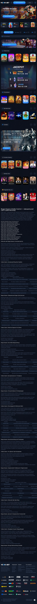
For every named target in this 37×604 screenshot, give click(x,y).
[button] (2, 32)
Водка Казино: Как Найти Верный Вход (8, 226)
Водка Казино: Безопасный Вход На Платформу (10, 231)
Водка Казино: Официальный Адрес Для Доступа (10, 224)
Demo (4, 62)
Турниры (13, 569)
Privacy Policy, (28, 572)
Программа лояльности (14, 568)
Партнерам (20, 570)
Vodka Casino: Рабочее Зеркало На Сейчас (9, 225)
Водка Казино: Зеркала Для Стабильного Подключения (11, 234)
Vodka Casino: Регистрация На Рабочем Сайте (9, 230)
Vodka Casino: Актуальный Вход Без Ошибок (9, 222)
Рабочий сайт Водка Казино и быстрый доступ (10, 221)
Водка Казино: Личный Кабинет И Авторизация (10, 229)
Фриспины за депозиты (14, 571)
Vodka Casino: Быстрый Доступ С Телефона (9, 227)
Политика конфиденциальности (21, 569)
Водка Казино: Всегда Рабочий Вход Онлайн (9, 239)
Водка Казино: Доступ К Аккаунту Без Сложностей (10, 236)
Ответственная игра (21, 567)
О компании (14, 566)
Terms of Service (33, 572)
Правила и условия (21, 566)
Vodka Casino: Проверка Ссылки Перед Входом (10, 238)
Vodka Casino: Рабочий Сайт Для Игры (8, 235)
